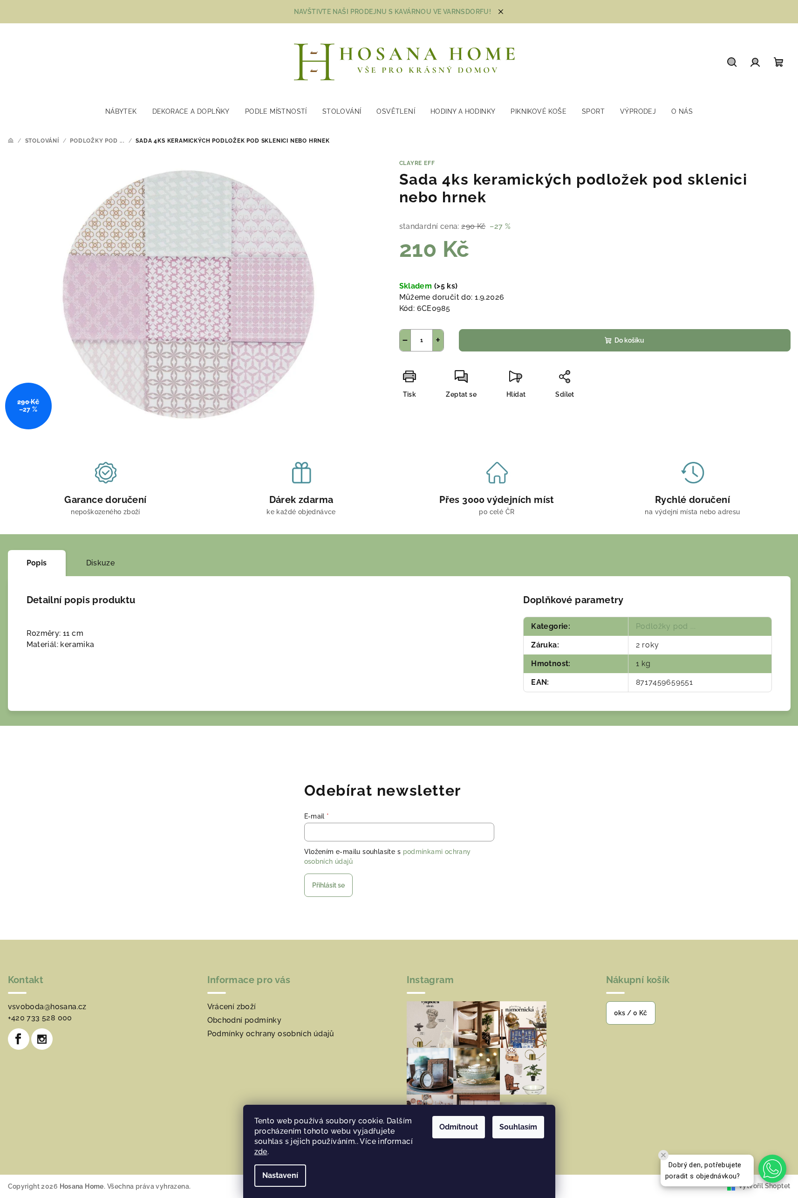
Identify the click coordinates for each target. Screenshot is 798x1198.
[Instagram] (42, 1039)
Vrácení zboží (231, 1006)
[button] (772, 1169)
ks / (631, 1013)
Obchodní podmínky (244, 1020)
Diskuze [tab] (100, 562)
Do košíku (629, 340)
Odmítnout (458, 1126)
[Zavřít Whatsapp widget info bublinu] (663, 1155)
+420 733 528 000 (40, 1017)
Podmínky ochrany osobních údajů (270, 1033)
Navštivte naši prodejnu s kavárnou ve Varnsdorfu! (392, 11)
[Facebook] (18, 1039)
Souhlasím (518, 1126)
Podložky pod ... (666, 626)
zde (260, 1151)
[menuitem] (121, 111)
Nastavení (280, 1175)
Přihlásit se (328, 885)
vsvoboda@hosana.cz (47, 1006)
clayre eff (417, 163)
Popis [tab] (37, 562)
